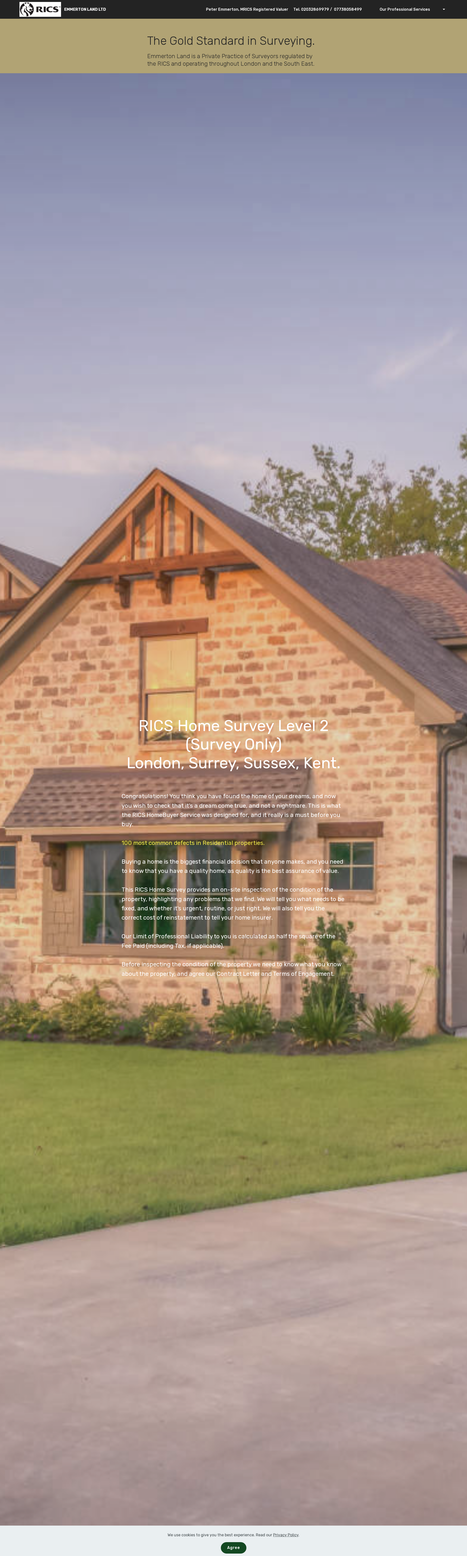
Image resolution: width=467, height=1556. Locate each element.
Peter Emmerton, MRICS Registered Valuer (247, 9)
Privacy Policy (285, 1535)
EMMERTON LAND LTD (85, 9)
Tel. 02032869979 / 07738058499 (327, 9)
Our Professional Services (404, 9)
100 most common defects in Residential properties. (193, 843)
